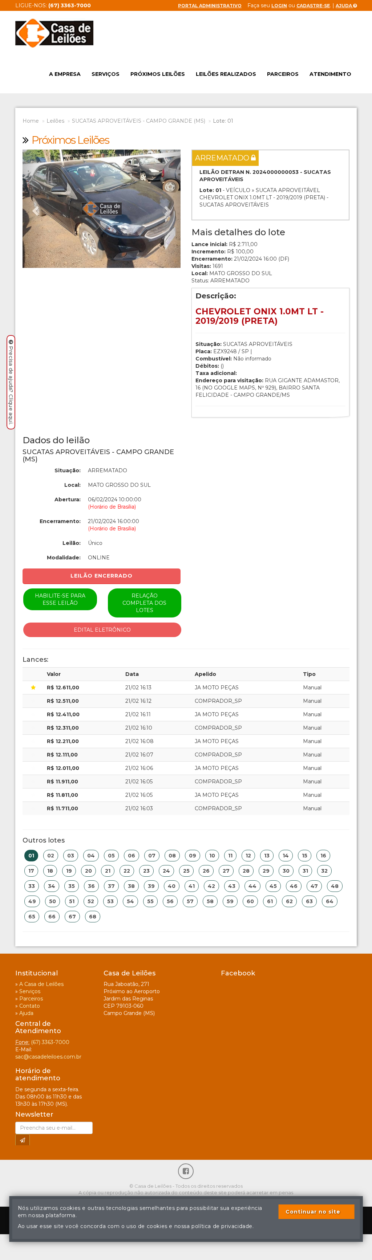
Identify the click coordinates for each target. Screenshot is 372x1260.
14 (286, 855)
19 (69, 871)
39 (151, 886)
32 (324, 871)
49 (32, 901)
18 (50, 871)
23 (146, 871)
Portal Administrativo (210, 5)
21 (107, 871)
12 (248, 855)
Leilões (55, 121)
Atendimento (330, 74)
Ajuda (344, 5)
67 (72, 916)
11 (230, 855)
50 (52, 901)
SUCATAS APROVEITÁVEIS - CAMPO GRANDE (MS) (138, 121)
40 (171, 886)
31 (305, 871)
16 (323, 855)
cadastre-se (313, 5)
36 (91, 886)
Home (31, 121)
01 (31, 855)
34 (51, 886)
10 (212, 855)
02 (50, 855)
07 (151, 855)
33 (31, 886)
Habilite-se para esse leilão (60, 599)
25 (186, 871)
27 (226, 871)
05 (111, 855)
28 (246, 871)
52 (91, 901)
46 (294, 886)
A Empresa (65, 74)
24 (166, 871)
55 (150, 901)
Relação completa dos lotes (144, 602)
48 (335, 886)
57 (190, 901)
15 (304, 855)
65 (31, 916)
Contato (29, 1006)
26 (206, 871)
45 (273, 886)
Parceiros (283, 74)
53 (110, 901)
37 (111, 886)
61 (270, 901)
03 (70, 855)
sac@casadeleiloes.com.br (48, 1056)
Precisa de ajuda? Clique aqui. (11, 385)
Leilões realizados (226, 74)
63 (309, 901)
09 (192, 855)
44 (252, 886)
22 (127, 871)
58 (210, 901)
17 (31, 871)
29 (266, 871)
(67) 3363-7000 (50, 1042)
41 (192, 886)
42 (211, 886)
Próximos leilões (157, 74)
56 (170, 901)
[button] (34, 209)
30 (286, 871)
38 (131, 886)
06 (131, 855)
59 (230, 901)
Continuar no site (313, 1211)
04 (91, 855)
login (279, 5)
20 (88, 871)
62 (289, 901)
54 (130, 901)
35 (71, 886)
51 (71, 901)
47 (314, 886)
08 (172, 855)
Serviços (106, 74)
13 (267, 855)
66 (52, 916)
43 (231, 886)
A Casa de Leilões (41, 984)
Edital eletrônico (102, 630)
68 (92, 916)
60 (250, 901)
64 (329, 901)
